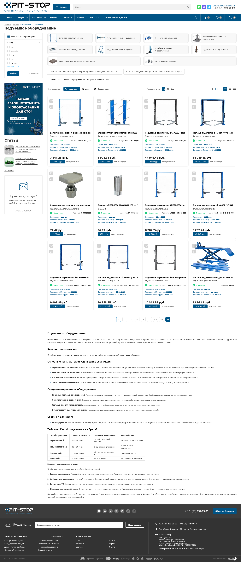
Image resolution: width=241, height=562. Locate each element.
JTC (12, 59)
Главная (7, 24)
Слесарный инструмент (14, 540)
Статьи (112, 540)
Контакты (94, 17)
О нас (9, 17)
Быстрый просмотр (70, 113)
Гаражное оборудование (48, 547)
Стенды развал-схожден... (15, 544)
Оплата (53, 17)
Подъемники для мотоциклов (205, 281)
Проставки (102, 208)
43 (155, 319)
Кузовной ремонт (45, 550)
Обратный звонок (224, 511)
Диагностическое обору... (14, 547)
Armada (14, 51)
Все (172, 89)
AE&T (13, 47)
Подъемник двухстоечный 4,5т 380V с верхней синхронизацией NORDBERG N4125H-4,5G (186, 133)
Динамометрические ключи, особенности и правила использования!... (27, 149)
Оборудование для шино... (49, 540)
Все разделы (56, 536)
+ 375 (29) (196, 511)
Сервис (80, 17)
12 (164, 89)
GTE (12, 55)
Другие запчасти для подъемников (112, 136)
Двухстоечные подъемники (61, 136)
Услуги (21, 17)
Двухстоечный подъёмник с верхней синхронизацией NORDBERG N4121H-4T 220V (88, 133)
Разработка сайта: (220, 558)
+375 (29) (168, 523)
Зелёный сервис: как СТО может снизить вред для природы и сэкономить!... (26, 161)
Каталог (63, 7)
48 (168, 89)
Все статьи (9, 170)
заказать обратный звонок (224, 6)
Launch (14, 63)
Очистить (35, 73)
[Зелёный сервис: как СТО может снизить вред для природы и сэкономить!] (9, 162)
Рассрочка (37, 17)
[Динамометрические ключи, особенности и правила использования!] (9, 150)
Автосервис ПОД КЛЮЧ (116, 17)
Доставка (67, 17)
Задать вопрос (23, 210)
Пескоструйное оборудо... (14, 550)
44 (162, 319)
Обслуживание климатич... (49, 544)
